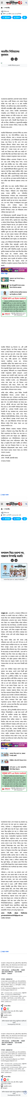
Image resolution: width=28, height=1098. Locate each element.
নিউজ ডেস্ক (6, 11)
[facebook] (2, 1008)
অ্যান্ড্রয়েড (5, 1017)
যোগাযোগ (9, 973)
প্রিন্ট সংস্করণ (7, 17)
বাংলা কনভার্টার (18, 972)
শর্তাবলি (23, 970)
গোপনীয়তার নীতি (15, 970)
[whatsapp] (8, 1008)
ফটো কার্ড (18, 17)
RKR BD (18, 1024)
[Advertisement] (14, 36)
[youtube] (4, 1008)
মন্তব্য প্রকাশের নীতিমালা (7, 972)
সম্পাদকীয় (7, 8)
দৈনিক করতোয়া (5, 970)
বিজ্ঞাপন (4, 973)
